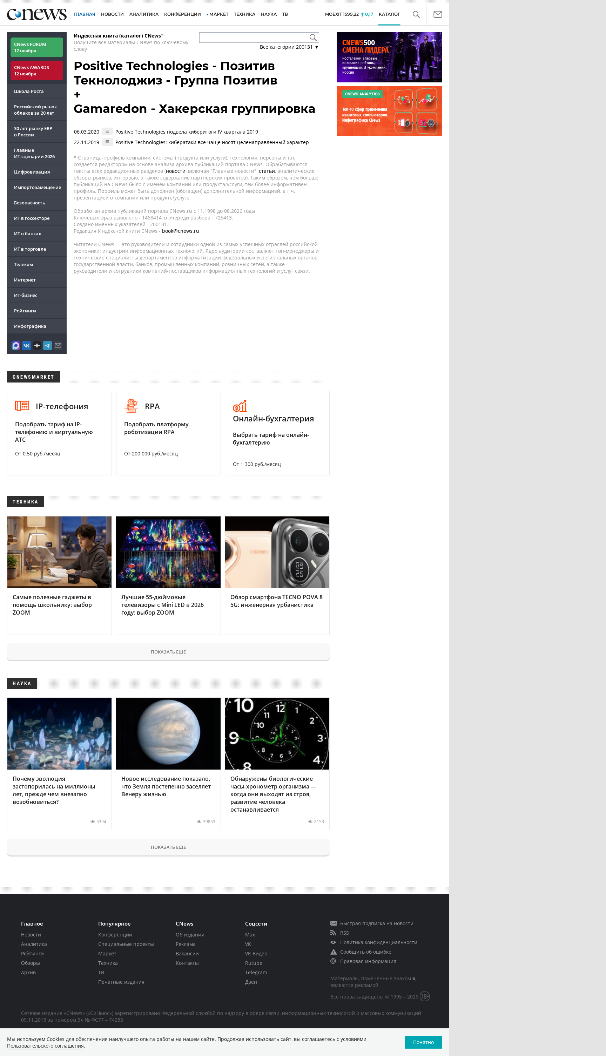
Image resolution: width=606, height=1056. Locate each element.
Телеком (23, 264)
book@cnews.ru (180, 231)
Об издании (190, 934)
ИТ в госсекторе (31, 218)
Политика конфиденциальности (378, 942)
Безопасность (29, 202)
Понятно (423, 1042)
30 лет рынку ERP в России (33, 131)
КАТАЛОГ (389, 14)
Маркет (107, 953)
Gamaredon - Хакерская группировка (195, 108)
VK (248, 944)
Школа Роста (29, 91)
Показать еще (168, 652)
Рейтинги (25, 310)
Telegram (256, 972)
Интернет (25, 280)
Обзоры (30, 963)
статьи (267, 171)
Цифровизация (32, 172)
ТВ (285, 14)
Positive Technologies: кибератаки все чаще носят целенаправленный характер (212, 142)
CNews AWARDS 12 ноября (31, 70)
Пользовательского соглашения (45, 1045)
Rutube (253, 963)
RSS (344, 932)
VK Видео (256, 953)
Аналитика (144, 14)
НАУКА (269, 14)
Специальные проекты (126, 944)
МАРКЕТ (218, 14)
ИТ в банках (27, 233)
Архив (28, 972)
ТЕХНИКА (244, 14)
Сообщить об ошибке (365, 951)
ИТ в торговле (30, 249)
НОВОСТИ (112, 14)
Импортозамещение (37, 187)
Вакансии (187, 953)
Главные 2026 (34, 153)
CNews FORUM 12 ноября (30, 47)
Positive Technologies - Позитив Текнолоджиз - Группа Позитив (175, 73)
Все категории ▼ (289, 46)
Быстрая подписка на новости (376, 923)
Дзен (251, 982)
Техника (108, 963)
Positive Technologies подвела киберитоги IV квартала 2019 (186, 131)
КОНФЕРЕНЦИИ (182, 14)
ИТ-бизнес (25, 295)
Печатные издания (121, 982)
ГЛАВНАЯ (84, 14)
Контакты (187, 963)
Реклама (186, 944)
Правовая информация (368, 961)
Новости (31, 934)
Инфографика (30, 326)
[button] (416, 14)
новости (176, 171)
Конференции (115, 934)
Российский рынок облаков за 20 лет (35, 109)
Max (250, 934)
